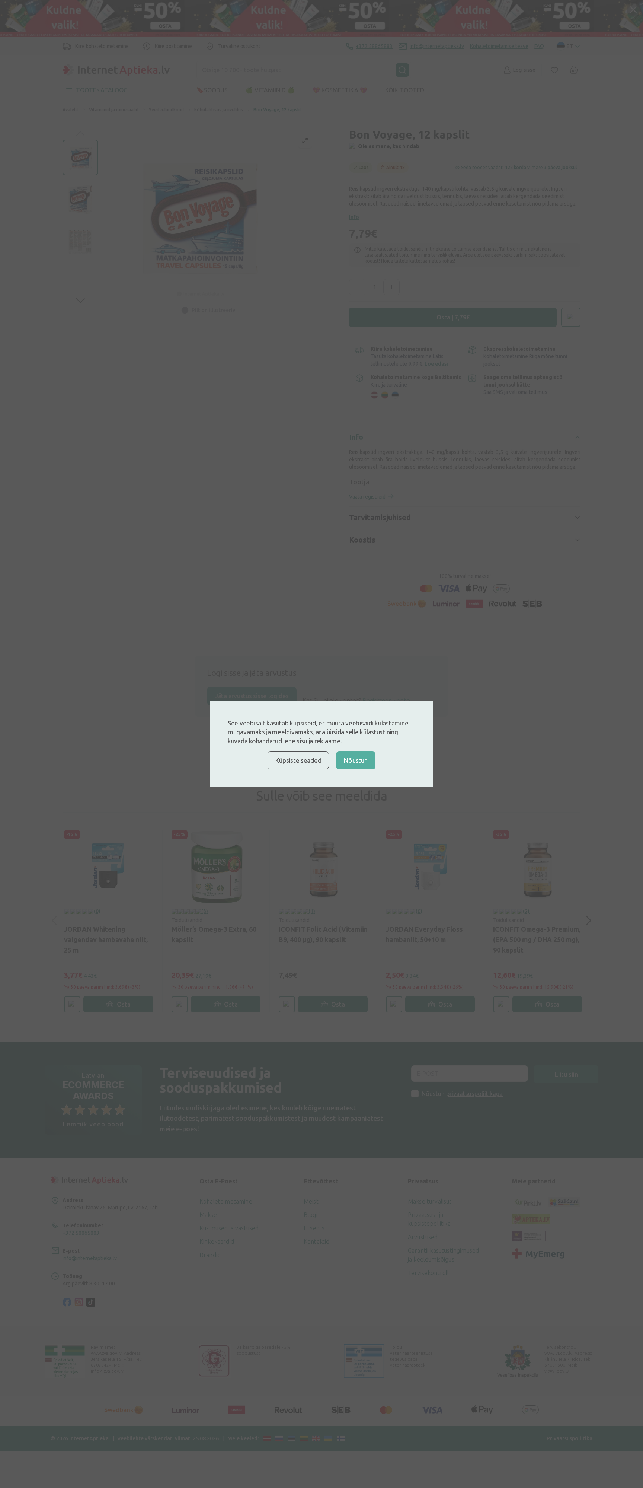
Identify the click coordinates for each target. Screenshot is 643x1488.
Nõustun (355, 760)
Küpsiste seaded (298, 760)
